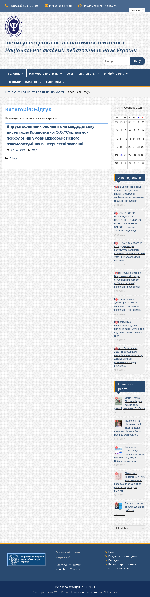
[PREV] (118, 107)
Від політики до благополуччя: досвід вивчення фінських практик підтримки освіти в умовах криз (129, 328)
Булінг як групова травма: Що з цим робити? (134, 507)
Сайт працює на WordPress (50, 592)
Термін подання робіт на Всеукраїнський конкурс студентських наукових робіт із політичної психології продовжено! (127, 279)
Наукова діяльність (43, 73)
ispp (34, 150)
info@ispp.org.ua (60, 6)
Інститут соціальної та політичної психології (64, 42)
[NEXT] (129, 112)
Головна (14, 73)
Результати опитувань (123, 556)
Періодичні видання (23, 82)
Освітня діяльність (81, 73)
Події (111, 552)
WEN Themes (108, 592)
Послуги (113, 560)
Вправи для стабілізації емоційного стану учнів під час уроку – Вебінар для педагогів (129, 454)
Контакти (111, 6)
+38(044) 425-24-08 (24, 6)
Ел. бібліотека (113, 73)
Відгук (13, 158)
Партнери (53, 82)
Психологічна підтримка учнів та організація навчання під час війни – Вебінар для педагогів (128, 427)
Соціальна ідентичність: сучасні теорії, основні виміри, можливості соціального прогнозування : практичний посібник (129, 193)
